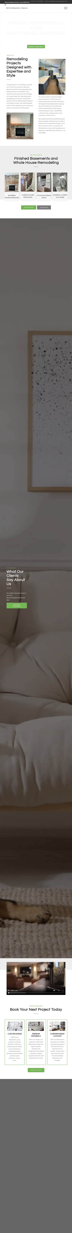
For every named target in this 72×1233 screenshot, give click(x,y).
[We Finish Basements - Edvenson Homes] (17, 8)
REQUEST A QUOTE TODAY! (36, 47)
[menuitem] (37, 1)
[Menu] (64, 8)
